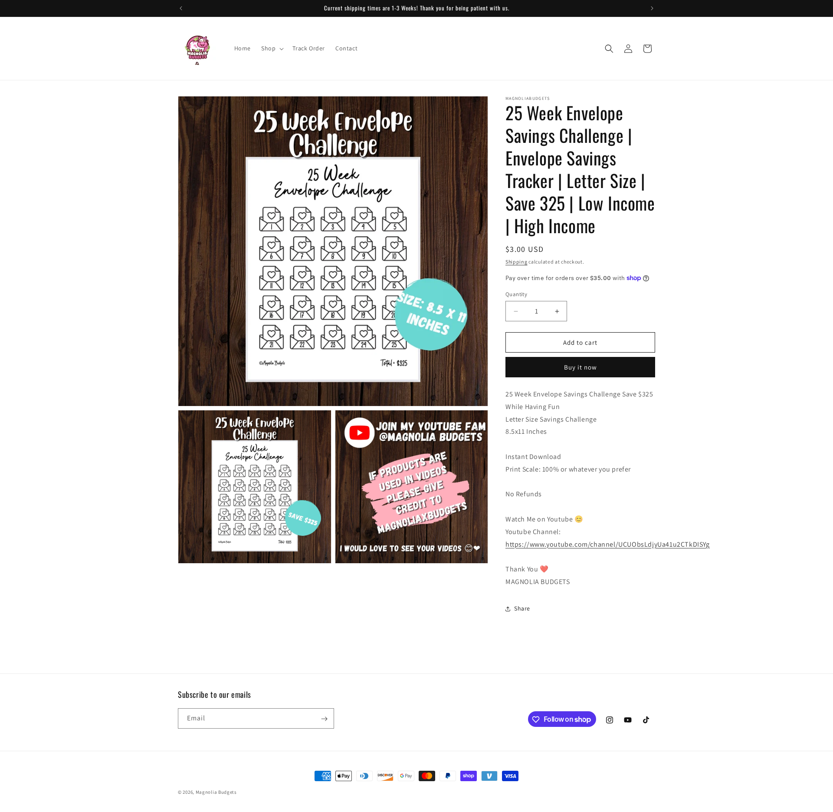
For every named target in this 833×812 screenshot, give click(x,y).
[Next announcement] (652, 8)
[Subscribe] (324, 719)
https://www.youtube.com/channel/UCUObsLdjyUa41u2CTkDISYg (607, 544)
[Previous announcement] (180, 8)
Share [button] (522, 608)
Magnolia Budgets (216, 792)
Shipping (516, 261)
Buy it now (580, 367)
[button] (271, 48)
